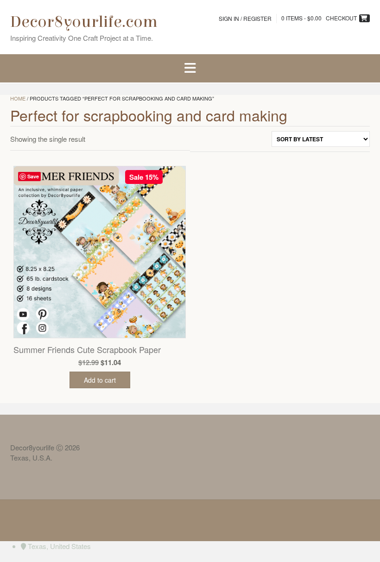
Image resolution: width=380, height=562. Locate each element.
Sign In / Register (245, 18)
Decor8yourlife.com (84, 22)
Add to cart (100, 380)
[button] (190, 68)
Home (17, 98)
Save (33, 176)
